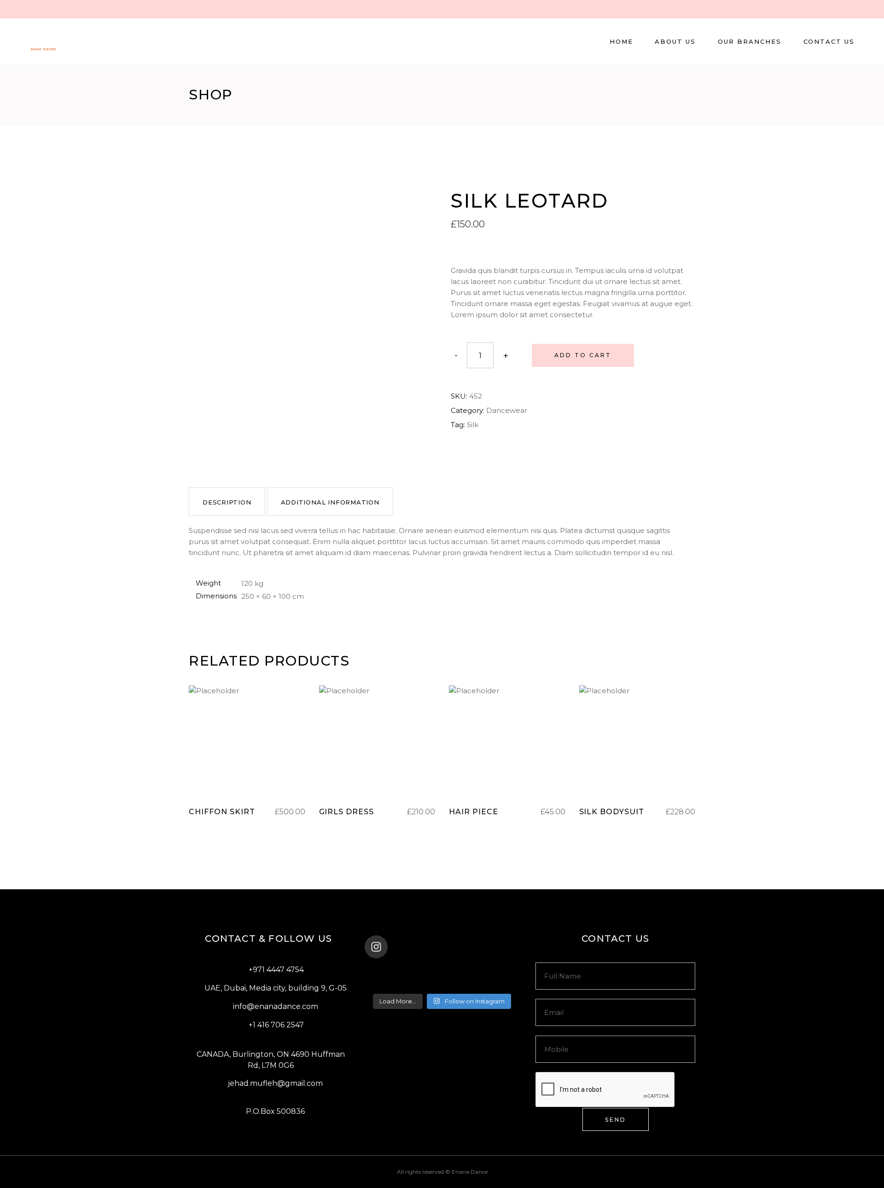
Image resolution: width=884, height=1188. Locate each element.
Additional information (330, 502)
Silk (472, 424)
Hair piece (473, 811)
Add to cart (582, 355)
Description (227, 502)
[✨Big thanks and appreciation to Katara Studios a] (390, 983)
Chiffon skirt (222, 811)
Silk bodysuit (611, 811)
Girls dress (346, 811)
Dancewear (506, 410)
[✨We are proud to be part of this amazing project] (442, 971)
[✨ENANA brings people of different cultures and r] (493, 983)
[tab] (227, 501)
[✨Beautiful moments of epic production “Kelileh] (493, 971)
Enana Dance (470, 1171)
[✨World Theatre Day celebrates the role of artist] (390, 971)
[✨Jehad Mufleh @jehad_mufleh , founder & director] (442, 983)
